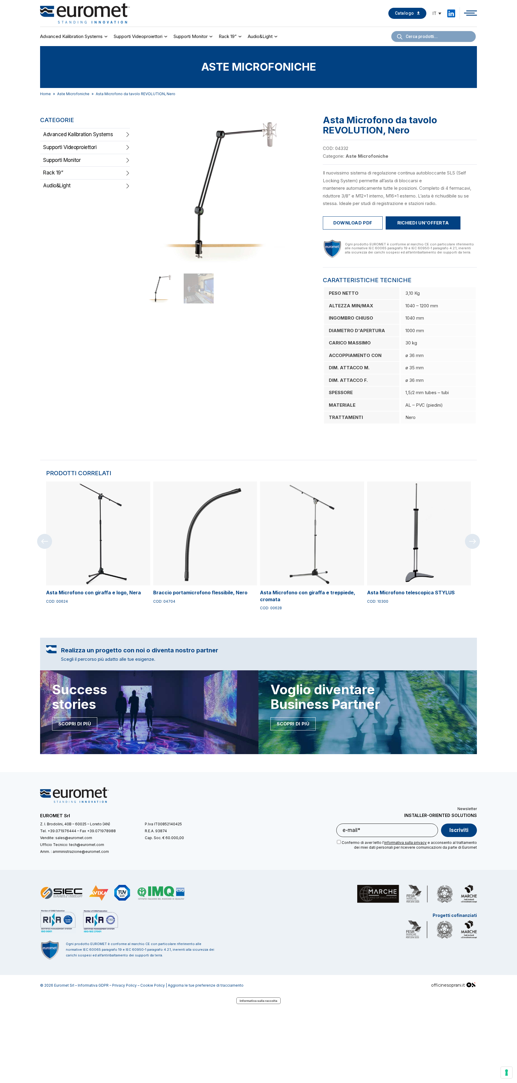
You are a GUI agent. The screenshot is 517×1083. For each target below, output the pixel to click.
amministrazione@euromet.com (81, 851)
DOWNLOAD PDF (352, 223)
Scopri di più (74, 724)
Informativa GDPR (93, 985)
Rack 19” (228, 36)
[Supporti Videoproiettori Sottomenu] (166, 36)
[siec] (61, 893)
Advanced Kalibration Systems (71, 36)
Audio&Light (260, 36)
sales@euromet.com (73, 838)
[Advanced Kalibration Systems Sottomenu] (106, 36)
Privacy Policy (124, 985)
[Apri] (470, 13)
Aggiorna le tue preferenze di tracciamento (206, 985)
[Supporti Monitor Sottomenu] (211, 36)
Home (45, 94)
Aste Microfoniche (73, 94)
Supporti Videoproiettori (138, 36)
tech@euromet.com (86, 844)
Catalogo (404, 13)
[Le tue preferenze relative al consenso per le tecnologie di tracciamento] (506, 1072)
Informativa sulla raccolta (258, 1001)
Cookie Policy (152, 985)
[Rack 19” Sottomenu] (240, 36)
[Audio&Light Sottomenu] (276, 36)
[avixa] (98, 893)
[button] (302, 123)
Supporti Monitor (191, 36)
